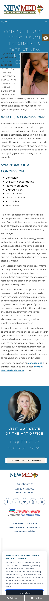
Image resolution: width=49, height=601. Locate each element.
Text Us (38, 598)
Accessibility (29, 531)
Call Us (13, 598)
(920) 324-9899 (24, 492)
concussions (35, 363)
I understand (24, 593)
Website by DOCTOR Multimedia (24, 527)
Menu (4, 22)
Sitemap (18, 531)
